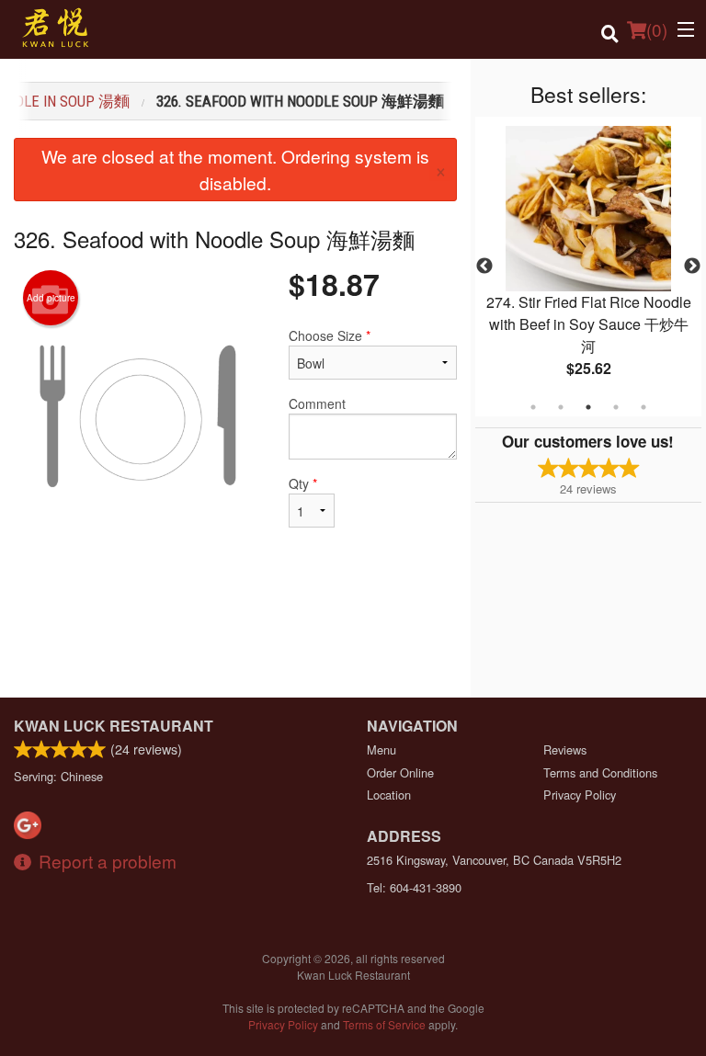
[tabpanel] (588, 266)
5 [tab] (643, 407)
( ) (656, 29)
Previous (484, 266)
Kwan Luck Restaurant (113, 725)
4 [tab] (616, 407)
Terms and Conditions (600, 772)
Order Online (400, 772)
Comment (317, 403)
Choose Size (329, 335)
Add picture (51, 297)
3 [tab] (588, 407)
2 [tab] (561, 407)
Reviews (564, 749)
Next (692, 266)
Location (389, 794)
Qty (303, 483)
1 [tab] (533, 407)
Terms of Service (384, 1024)
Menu (381, 749)
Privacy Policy (579, 794)
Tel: (414, 887)
